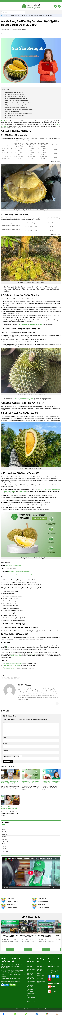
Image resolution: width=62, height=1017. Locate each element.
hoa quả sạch (32, 654)
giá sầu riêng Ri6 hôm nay (13, 646)
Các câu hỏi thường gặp (30, 990)
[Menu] (2, 6)
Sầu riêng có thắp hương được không (30, 324)
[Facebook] (57, 703)
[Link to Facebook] (49, 976)
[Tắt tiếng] (55, 887)
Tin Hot (8, 15)
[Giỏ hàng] (59, 6)
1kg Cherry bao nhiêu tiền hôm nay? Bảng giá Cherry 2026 (51, 782)
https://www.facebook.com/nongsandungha (19, 571)
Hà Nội (53, 986)
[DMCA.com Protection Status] (12, 984)
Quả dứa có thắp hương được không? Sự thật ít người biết (9, 807)
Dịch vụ (4, 829)
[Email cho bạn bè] (12, 677)
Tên (4, 737)
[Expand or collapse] (59, 89)
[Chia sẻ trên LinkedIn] (18, 677)
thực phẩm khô (22, 491)
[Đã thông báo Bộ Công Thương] (5, 984)
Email (5, 744)
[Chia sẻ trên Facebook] (5, 677)
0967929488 (43, 907)
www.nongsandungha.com (13, 981)
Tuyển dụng (5, 851)
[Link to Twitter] (57, 976)
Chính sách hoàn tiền (30, 973)
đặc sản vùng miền (8, 491)
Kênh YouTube (41, 976)
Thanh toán (5, 841)
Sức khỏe (4, 839)
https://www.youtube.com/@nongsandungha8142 (23, 574)
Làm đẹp (4, 832)
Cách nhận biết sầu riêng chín (23, 399)
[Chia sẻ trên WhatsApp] (2, 677)
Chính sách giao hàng (30, 965)
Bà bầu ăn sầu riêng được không (11, 665)
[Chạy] (4, 887)
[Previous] (3, 936)
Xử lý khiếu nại (31, 1002)
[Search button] (23, 12)
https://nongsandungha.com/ (14, 565)
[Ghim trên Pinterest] (15, 677)
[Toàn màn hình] (57, 887)
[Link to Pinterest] (49, 979)
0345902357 (12, 907)
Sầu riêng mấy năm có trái (9, 668)
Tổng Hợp (4, 849)
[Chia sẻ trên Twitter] (8, 677)
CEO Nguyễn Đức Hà (40, 969)
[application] (31, 873)
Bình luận (6, 722)
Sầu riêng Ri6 (4, 121)
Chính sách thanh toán (30, 986)
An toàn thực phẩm (7, 827)
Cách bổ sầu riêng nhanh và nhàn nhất (12, 663)
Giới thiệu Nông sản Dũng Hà (41, 965)
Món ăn (4, 836)
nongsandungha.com (15, 655)
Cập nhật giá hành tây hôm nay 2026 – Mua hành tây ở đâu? (30, 782)
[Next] (59, 936)
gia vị (14, 491)
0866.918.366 (53, 967)
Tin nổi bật (5, 846)
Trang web (5, 750)
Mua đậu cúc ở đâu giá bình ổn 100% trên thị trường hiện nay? (9, 782)
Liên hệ (39, 973)
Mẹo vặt (4, 834)
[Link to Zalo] (53, 976)
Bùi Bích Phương (21, 29)
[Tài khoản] (55, 6)
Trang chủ (3, 15)
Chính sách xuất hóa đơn (30, 978)
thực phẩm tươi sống (43, 489)
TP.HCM (53, 991)
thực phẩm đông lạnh (54, 489)
